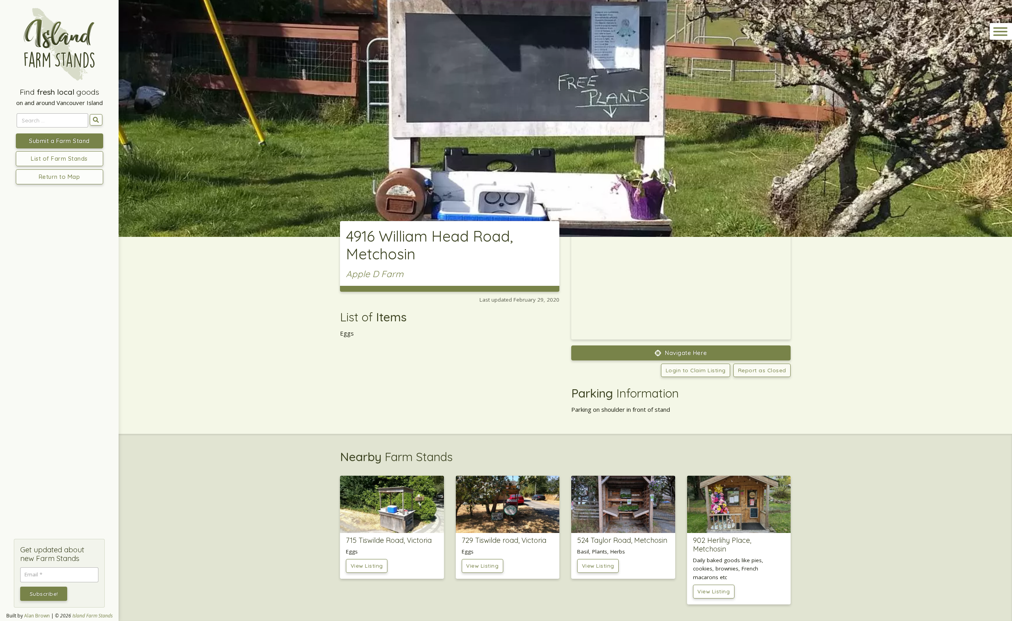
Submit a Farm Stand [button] (59, 140)
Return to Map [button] (59, 176)
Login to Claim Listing (696, 370)
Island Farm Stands (92, 615)
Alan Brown (37, 615)
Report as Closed (762, 370)
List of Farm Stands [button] (59, 158)
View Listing (367, 565)
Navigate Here (685, 352)
